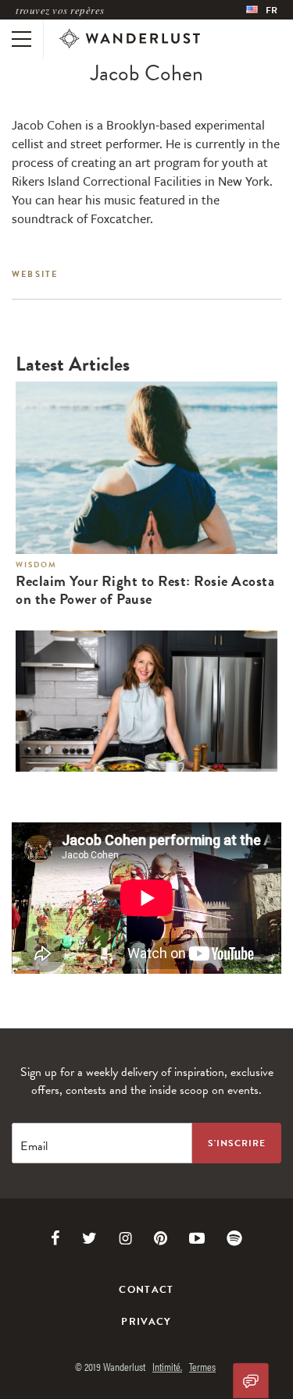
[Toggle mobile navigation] (21, 39)
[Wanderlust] (129, 39)
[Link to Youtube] (197, 1238)
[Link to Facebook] (55, 1238)
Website (35, 274)
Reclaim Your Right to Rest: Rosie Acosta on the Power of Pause (145, 591)
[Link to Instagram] (125, 1238)
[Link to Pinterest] (160, 1238)
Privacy (146, 1322)
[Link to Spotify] (234, 1238)
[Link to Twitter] (89, 1238)
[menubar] (261, 10)
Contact (146, 1290)
